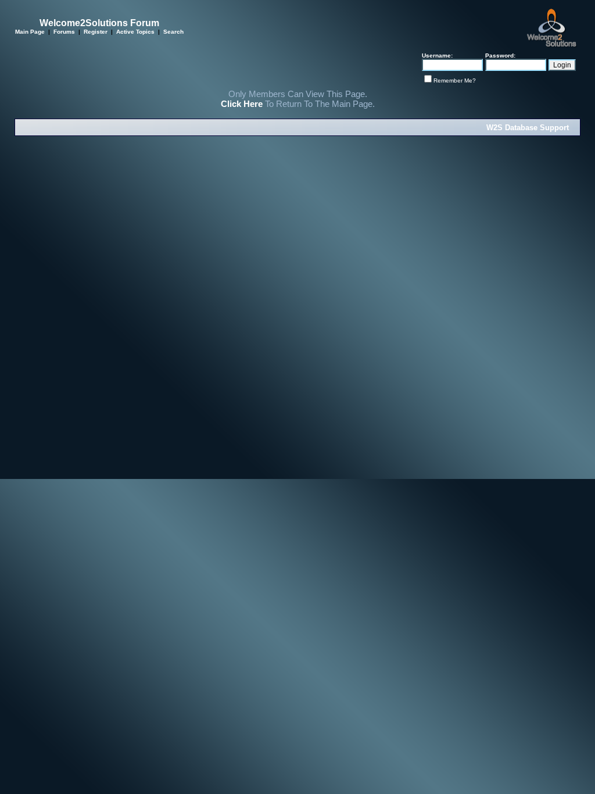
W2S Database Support (527, 127)
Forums (64, 31)
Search (173, 31)
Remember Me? (454, 80)
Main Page (30, 31)
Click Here (242, 104)
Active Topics (135, 31)
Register (95, 31)
